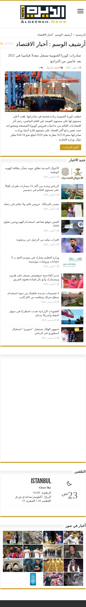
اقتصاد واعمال (53, 67)
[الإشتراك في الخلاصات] (1, 44)
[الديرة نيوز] (43, 13)
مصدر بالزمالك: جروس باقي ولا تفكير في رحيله (31, 204)
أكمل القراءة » (71, 147)
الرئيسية (80, 34)
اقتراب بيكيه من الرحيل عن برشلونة (37, 239)
